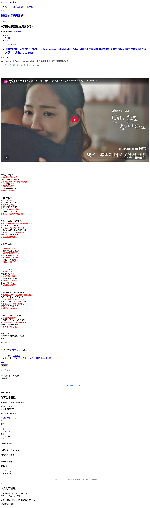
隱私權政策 (86, 479)
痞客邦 (13, 350)
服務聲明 (94, 479)
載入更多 (4, 366)
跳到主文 (4, 21)
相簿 (6, 36)
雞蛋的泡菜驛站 (12, 16)
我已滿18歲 (5, 504)
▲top (2, 362)
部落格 (7, 38)
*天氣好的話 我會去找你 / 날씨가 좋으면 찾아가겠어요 (32, 358)
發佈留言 (4, 378)
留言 (18, 350)
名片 (6, 40)
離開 (11, 504)
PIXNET (59, 479)
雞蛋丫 (3, 338)
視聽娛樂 (17, 31)
